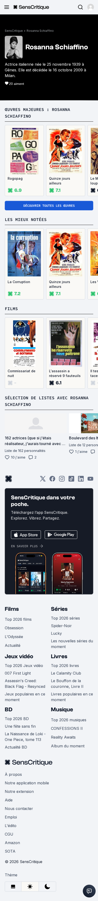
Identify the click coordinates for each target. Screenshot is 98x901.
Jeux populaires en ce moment (25, 697)
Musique (62, 709)
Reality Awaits (63, 737)
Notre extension (19, 791)
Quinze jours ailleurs (59, 180)
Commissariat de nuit (21, 373)
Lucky (56, 633)
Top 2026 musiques (68, 719)
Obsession (14, 627)
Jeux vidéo (19, 656)
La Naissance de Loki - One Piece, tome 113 (25, 736)
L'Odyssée (14, 636)
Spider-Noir (61, 625)
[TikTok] (71, 480)
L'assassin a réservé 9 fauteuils (65, 373)
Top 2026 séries (65, 618)
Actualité (12, 645)
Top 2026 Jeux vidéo (24, 665)
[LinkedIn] (81, 480)
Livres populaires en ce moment (72, 697)
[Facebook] (52, 480)
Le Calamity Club (66, 673)
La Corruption (19, 282)
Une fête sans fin (20, 726)
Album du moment (67, 746)
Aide (9, 800)
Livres (59, 656)
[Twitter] (43, 480)
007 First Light (18, 673)
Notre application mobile (27, 783)
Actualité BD (16, 747)
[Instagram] (62, 480)
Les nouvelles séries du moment (72, 644)
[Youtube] (90, 480)
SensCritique (14, 30)
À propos (13, 774)
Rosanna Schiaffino (40, 30)
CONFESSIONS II (67, 728)
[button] (90, 7)
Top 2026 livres (65, 665)
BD (8, 709)
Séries (59, 609)
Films (12, 609)
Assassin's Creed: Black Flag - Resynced (25, 683)
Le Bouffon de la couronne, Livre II (67, 683)
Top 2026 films (18, 619)
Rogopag (15, 178)
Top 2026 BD (17, 718)
